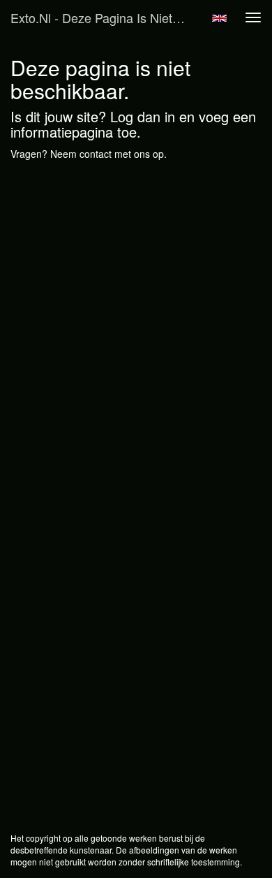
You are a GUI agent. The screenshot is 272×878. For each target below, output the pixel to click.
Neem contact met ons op (107, 154)
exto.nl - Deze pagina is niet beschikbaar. (103, 17)
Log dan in (142, 116)
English (219, 18)
